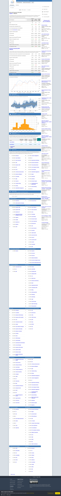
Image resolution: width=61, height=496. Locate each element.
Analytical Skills (33, 273)
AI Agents (17, 374)
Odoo (16, 226)
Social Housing (33, 301)
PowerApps (17, 176)
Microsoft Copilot (34, 218)
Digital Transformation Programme (34, 397)
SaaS (32, 225)
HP (31, 450)
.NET (32, 310)
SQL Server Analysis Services (35, 260)
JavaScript (33, 178)
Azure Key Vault (33, 239)
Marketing (33, 294)
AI (31, 380)
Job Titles (11, 308)
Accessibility (17, 455)
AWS (32, 246)
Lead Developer (18, 340)
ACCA (32, 434)
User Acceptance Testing (35, 167)
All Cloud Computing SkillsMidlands (14, 49)
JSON (32, 319)
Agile (16, 178)
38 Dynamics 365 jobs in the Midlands (46, 21)
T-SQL (16, 425)
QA (16, 462)
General (27, 264)
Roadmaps (33, 400)
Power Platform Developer (20, 326)
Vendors (27, 446)
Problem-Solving (18, 183)
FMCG (16, 390)
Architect (17, 333)
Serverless (33, 230)
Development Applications (14, 264)
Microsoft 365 (33, 223)
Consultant (17, 312)
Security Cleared (33, 413)
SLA (16, 452)
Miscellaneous (12, 357)
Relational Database (34, 257)
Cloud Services (15, 29)
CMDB (16, 376)
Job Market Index (19, 2)
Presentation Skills (34, 287)
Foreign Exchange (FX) (19, 369)
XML (32, 326)
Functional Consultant (19, 321)
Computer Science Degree (35, 423)
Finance (32, 266)
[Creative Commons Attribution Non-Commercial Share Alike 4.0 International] (40, 481)
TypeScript (17, 427)
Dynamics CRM (18, 164)
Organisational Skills (34, 285)
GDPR (16, 448)
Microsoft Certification (34, 162)
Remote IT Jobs (12, 482)
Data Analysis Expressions (20, 418)
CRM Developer (18, 338)
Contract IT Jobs (12, 480)
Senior (17, 335)
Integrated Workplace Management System (19, 215)
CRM (16, 162)
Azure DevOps (33, 169)
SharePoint (33, 176)
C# (31, 188)
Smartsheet (33, 244)
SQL (16, 413)
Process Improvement (34, 164)
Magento (17, 217)
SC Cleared (33, 420)
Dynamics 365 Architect (19, 347)
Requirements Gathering (35, 160)
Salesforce (33, 459)
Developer (17, 310)
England (11, 13)
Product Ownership (19, 371)
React (32, 321)
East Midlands (12, 144)
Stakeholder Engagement (35, 171)
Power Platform (33, 207)
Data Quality (17, 450)
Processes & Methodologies (30, 357)
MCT (32, 441)
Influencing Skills (34, 292)
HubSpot (32, 455)
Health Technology (34, 303)
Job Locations (45, 14)
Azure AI (32, 237)
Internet (17, 250)
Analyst (17, 324)
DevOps (17, 185)
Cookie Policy (19, 484)
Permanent (12, 5)
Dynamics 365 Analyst (19, 328)
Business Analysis (34, 402)
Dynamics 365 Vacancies (26, 2)
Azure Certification (34, 425)
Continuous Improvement (20, 171)
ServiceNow (33, 462)
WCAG (17, 459)
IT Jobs (11, 479)
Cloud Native (18, 367)
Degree (32, 174)
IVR (16, 392)
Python (17, 420)
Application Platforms (13, 198)
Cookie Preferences (20, 485)
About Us (11, 487)
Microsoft (17, 155)
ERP (16, 167)
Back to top (13, 474)
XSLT (32, 328)
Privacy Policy (19, 482)
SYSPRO (32, 464)
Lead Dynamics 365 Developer (20, 342)
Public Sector (33, 278)
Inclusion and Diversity (34, 280)
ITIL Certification (34, 427)
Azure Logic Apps (34, 221)
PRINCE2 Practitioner (34, 432)
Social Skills (33, 269)
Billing (32, 289)
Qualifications (28, 407)
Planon (32, 457)
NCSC (16, 457)
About (33, 2)
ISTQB (32, 439)
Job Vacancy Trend (46, 6)
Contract (17, 5)
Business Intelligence (19, 174)
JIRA (16, 271)
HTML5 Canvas (33, 317)
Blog (16, 383)
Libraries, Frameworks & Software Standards (32, 308)
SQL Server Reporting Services (36, 262)
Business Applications (13, 205)
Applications (28, 198)
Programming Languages (14, 407)
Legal (32, 299)
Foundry (32, 452)
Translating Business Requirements (34, 184)
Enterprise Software (19, 364)
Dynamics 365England (12, 147)
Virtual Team (17, 402)
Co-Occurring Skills (46, 16)
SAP (32, 471)
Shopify (17, 219)
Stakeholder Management (35, 375)
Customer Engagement (35, 155)
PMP (32, 418)
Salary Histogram (46, 11)
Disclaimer (19, 487)
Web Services (33, 312)
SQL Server (33, 253)
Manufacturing (33, 271)
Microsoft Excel (33, 200)
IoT (16, 378)
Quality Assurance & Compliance (15, 446)
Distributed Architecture (19, 385)
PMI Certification (34, 416)
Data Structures (18, 362)
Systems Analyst (18, 349)
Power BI (32, 250)
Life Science (17, 400)
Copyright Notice (20, 481)
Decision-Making (34, 186)
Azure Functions (33, 228)
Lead (16, 319)
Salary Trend (45, 9)
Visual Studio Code (18, 266)
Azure (16, 169)
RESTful (32, 324)
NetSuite (17, 224)
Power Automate (18, 160)
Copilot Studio (33, 232)
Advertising (33, 296)
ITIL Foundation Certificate (35, 430)
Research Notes (12, 484)
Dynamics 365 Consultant (19, 317)
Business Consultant (19, 331)
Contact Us (12, 489)
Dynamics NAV (18, 209)
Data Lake (33, 255)
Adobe (32, 466)
